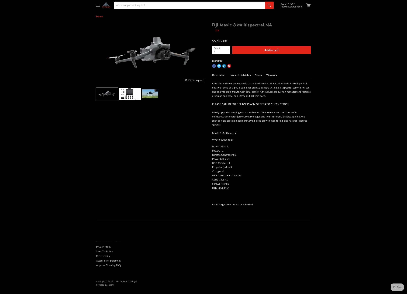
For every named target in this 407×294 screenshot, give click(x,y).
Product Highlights (240, 74)
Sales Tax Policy (104, 251)
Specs (258, 74)
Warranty (271, 74)
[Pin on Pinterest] (229, 66)
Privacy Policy (103, 246)
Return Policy (103, 256)
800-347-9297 (287, 3)
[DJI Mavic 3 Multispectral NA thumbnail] (107, 94)
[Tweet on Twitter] (219, 66)
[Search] (269, 5)
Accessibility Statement (108, 260)
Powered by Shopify (105, 284)
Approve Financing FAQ (108, 265)
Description (218, 74)
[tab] (218, 75)
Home (99, 16)
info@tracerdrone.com (291, 6)
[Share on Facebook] (214, 66)
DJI (217, 30)
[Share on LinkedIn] (224, 66)
